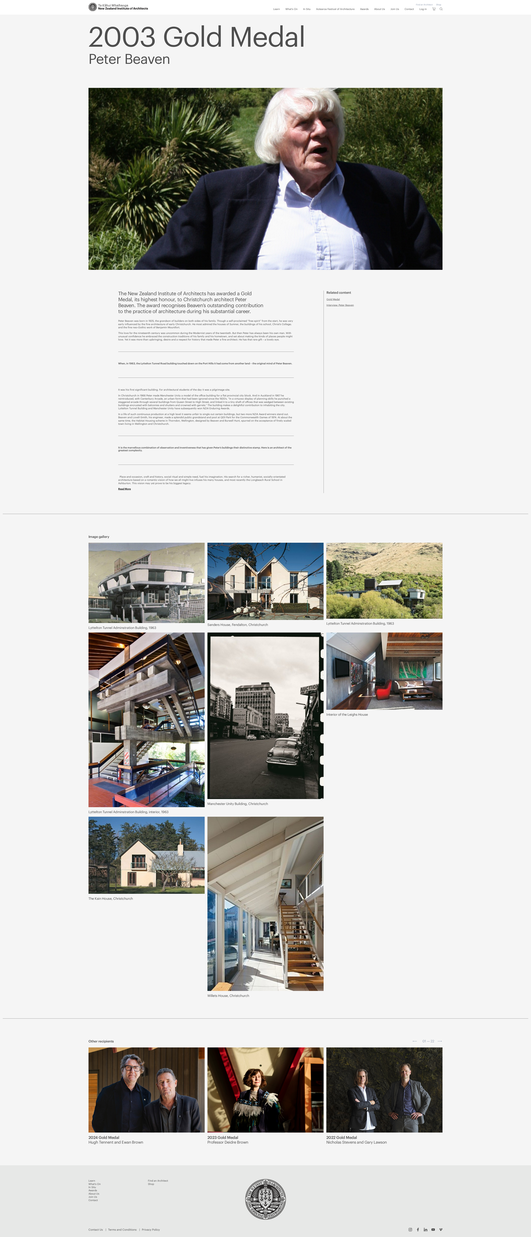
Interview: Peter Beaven (340, 305)
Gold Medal (333, 299)
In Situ (307, 9)
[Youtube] (433, 1229)
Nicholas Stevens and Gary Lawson (356, 1140)
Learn (276, 9)
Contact (409, 9)
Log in (423, 9)
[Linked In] (425, 1229)
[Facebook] (418, 1229)
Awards (364, 9)
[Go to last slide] (415, 1041)
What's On (291, 9)
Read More (124, 488)
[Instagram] (410, 1229)
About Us (379, 9)
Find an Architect (424, 4)
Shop (438, 4)
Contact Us (95, 1229)
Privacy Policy (151, 1229)
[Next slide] (439, 1041)
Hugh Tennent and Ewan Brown (115, 1140)
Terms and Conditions (122, 1229)
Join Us (395, 9)
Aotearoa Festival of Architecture (335, 9)
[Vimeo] (440, 1229)
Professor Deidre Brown (227, 1140)
